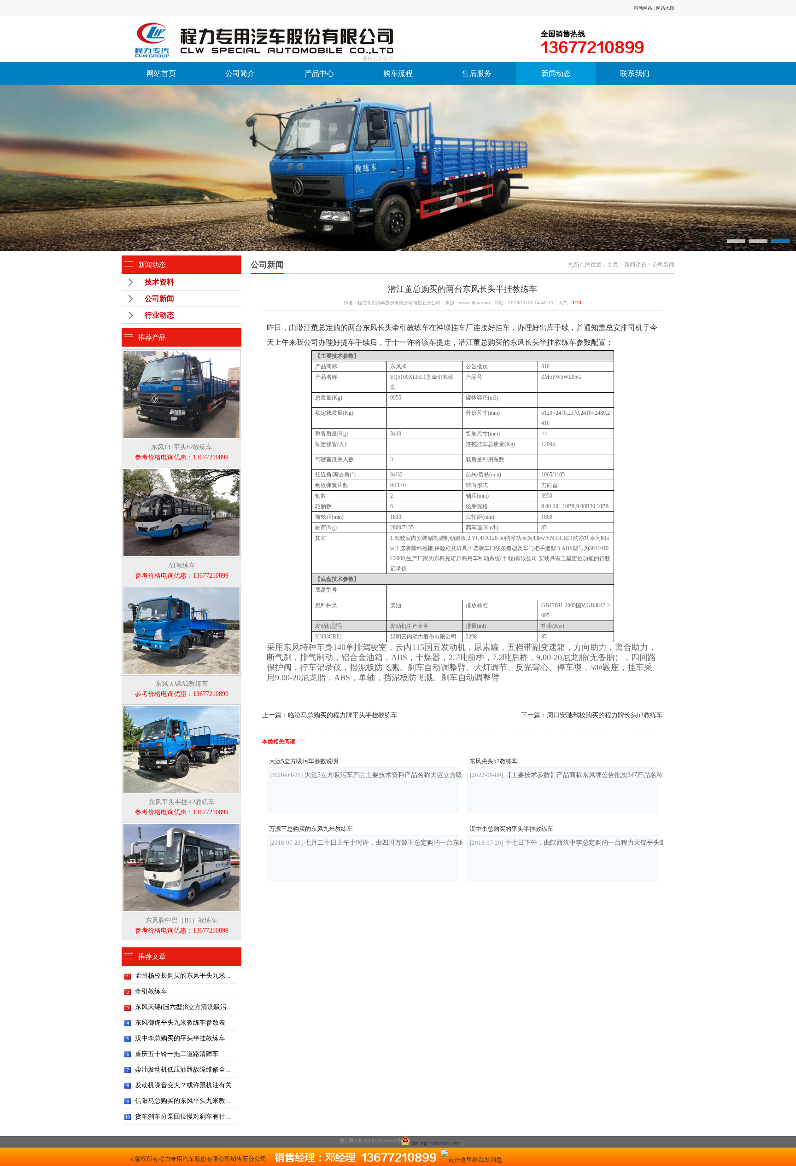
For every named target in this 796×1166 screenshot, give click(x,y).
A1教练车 (181, 570)
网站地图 (665, 8)
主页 (612, 264)
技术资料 (159, 282)
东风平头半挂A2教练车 (181, 807)
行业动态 (159, 315)
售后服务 (477, 73)
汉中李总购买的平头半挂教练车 (180, 1038)
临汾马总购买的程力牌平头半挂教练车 (343, 715)
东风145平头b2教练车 (181, 452)
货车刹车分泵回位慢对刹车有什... (183, 1116)
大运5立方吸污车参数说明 (303, 761)
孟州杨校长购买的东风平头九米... (183, 975)
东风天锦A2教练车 (181, 688)
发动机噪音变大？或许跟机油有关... (186, 1085)
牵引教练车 (151, 991)
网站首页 (161, 73)
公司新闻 (159, 298)
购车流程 (398, 73)
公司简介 (240, 73)
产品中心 (319, 73)
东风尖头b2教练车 (493, 761)
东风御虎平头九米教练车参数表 (180, 1022)
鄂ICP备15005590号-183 (435, 1143)
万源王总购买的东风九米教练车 (311, 828)
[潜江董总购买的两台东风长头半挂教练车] (301, 39)
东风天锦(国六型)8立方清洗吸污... (183, 1007)
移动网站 (643, 8)
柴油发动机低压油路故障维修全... (183, 1069)
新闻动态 (556, 73)
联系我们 (635, 73)
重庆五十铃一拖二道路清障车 (177, 1053)
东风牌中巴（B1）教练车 (181, 925)
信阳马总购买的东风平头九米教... (183, 1100)
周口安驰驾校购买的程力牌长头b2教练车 (605, 715)
